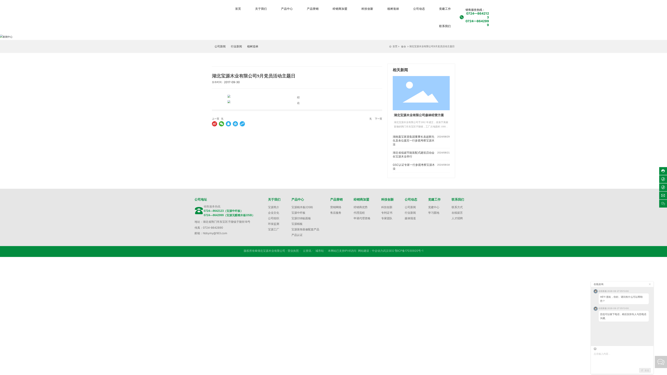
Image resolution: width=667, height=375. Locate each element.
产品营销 (313, 8)
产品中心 (287, 8)
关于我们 (261, 8)
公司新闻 (220, 46)
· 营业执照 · (293, 250)
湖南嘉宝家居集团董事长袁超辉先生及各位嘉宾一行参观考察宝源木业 (413, 140)
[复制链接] (242, 123)
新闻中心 (212, 37)
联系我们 (445, 26)
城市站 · (320, 250)
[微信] (221, 123)
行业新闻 (236, 46)
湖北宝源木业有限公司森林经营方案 (419, 115)
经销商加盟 (340, 8)
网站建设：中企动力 (370, 250)
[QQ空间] (235, 123)
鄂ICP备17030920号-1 (409, 250)
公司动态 (419, 8)
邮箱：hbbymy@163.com (211, 233)
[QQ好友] (228, 123)
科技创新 (367, 8)
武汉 (386, 250)
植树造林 (393, 8)
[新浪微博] (214, 123)
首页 (238, 8)
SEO (391, 250)
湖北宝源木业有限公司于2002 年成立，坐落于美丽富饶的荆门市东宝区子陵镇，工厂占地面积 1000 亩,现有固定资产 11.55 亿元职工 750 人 (421, 126)
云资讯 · (308, 250)
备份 (403, 46)
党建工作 (445, 8)
